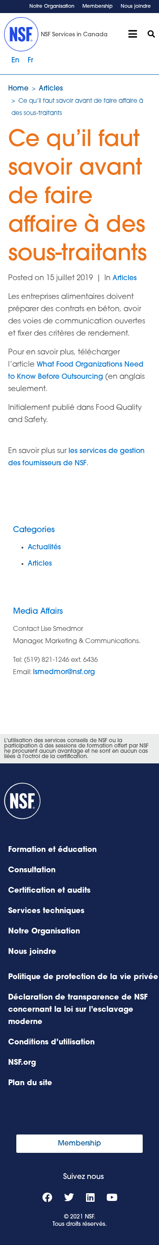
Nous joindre (136, 6)
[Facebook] (47, 1197)
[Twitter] (69, 1197)
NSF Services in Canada (74, 35)
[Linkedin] (90, 1197)
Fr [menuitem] (30, 60)
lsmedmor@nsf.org (64, 672)
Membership (97, 6)
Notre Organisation (51, 6)
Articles (125, 278)
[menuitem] (15, 60)
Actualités (44, 547)
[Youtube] (112, 1197)
